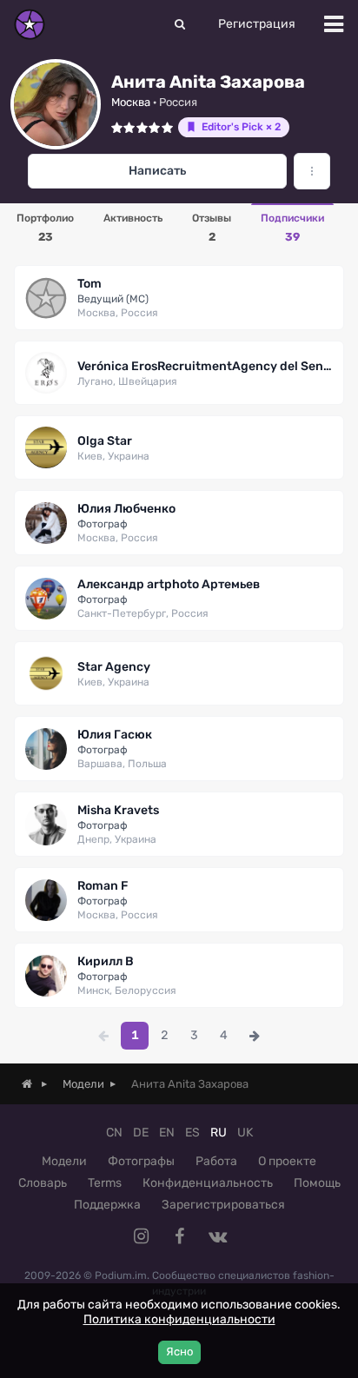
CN (114, 1132)
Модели (64, 1161)
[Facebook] (179, 1236)
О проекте (287, 1161)
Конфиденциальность (208, 1183)
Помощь (317, 1183)
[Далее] (254, 1036)
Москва (130, 102)
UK (245, 1132)
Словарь (42, 1183)
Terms (105, 1183)
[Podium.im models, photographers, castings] (29, 24)
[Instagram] (141, 1236)
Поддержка (107, 1204)
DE (141, 1132)
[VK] (217, 1236)
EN (167, 1132)
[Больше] (312, 171)
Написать (157, 170)
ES (192, 1132)
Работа (216, 1161)
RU (218, 1132)
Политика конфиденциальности (179, 1319)
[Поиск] (180, 24)
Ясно (179, 1351)
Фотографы (141, 1161)
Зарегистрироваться (223, 1204)
